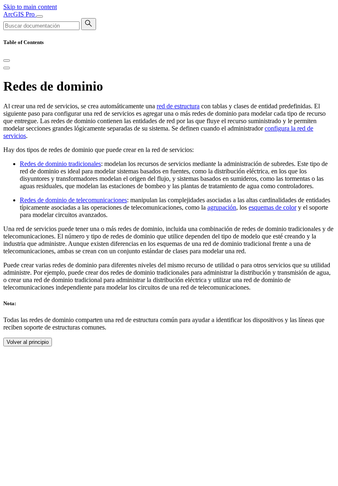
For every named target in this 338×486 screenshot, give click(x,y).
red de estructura (178, 106)
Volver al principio (28, 342)
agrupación (221, 207)
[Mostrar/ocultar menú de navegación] (39, 16)
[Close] (6, 60)
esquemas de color (272, 207)
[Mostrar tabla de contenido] (6, 68)
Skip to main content (30, 6)
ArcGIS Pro (19, 14)
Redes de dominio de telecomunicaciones (73, 199)
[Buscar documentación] (88, 24)
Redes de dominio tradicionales (60, 163)
